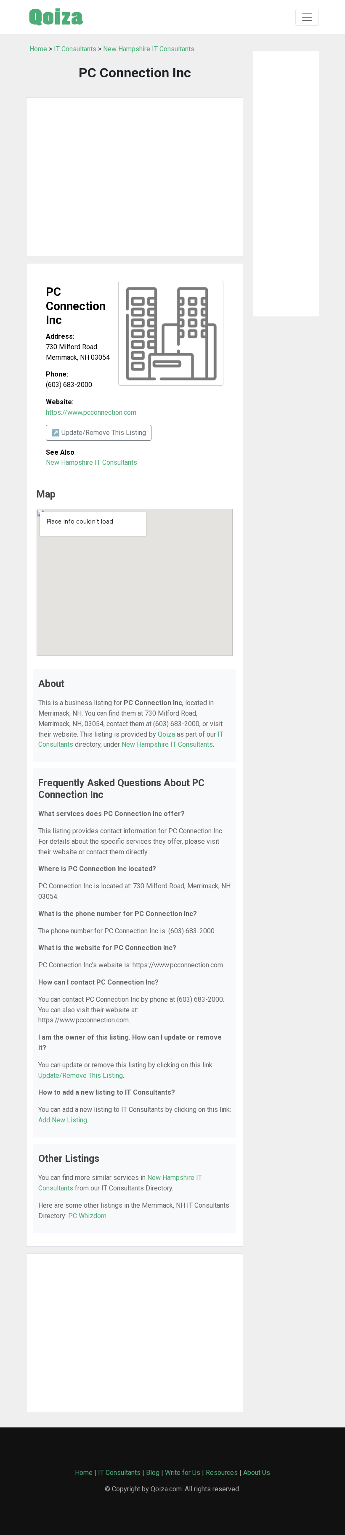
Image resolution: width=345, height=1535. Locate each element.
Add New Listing (62, 1120)
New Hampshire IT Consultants (148, 49)
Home (38, 49)
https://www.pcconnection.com (91, 412)
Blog (152, 1473)
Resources (222, 1473)
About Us (256, 1473)
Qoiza (166, 734)
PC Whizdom (87, 1216)
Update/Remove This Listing (80, 1076)
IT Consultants (75, 49)
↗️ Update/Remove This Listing (98, 433)
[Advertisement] (134, 177)
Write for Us (182, 1473)
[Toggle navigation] (307, 17)
